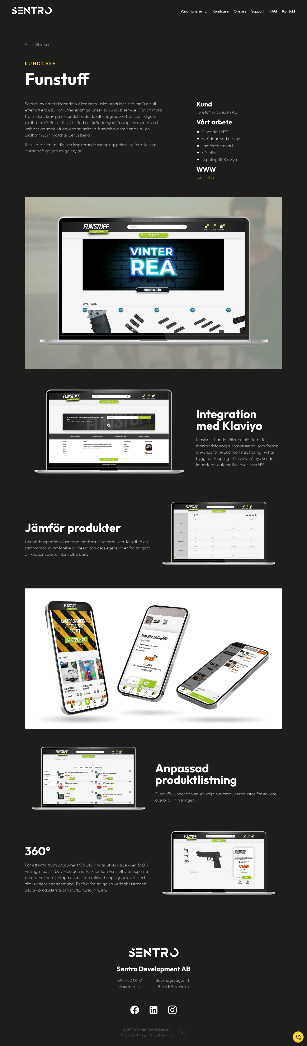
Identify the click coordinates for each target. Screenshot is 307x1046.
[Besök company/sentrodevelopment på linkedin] (153, 1010)
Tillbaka (40, 44)
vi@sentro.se (130, 986)
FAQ (273, 11)
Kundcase (221, 11)
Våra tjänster (191, 11)
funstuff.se (205, 177)
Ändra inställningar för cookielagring (147, 1035)
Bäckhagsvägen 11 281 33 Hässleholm (172, 983)
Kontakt (288, 11)
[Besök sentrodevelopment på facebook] (134, 1010)
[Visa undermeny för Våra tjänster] (206, 11)
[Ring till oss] (298, 1037)
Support (258, 11)
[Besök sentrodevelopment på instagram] (172, 1010)
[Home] (32, 11)
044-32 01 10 (130, 980)
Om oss (240, 11)
